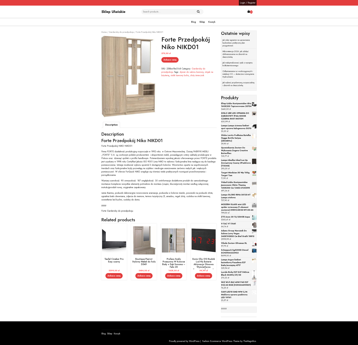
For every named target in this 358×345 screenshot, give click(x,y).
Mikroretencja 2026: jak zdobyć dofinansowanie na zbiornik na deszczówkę (235, 54)
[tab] (111, 125)
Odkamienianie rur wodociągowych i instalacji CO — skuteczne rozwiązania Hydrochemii (238, 74)
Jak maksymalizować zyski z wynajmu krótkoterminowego (237, 64)
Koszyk (211, 22)
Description (111, 124)
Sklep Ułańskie (113, 11)
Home (104, 32)
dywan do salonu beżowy (191, 72)
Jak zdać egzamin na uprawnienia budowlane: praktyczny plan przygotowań (236, 43)
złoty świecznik (197, 75)
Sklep (202, 22)
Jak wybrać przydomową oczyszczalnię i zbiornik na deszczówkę (238, 84)
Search (198, 11)
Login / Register (247, 2)
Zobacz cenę (169, 59)
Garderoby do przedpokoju (121, 32)
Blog (193, 22)
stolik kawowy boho (180, 75)
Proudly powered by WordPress (184, 341)
